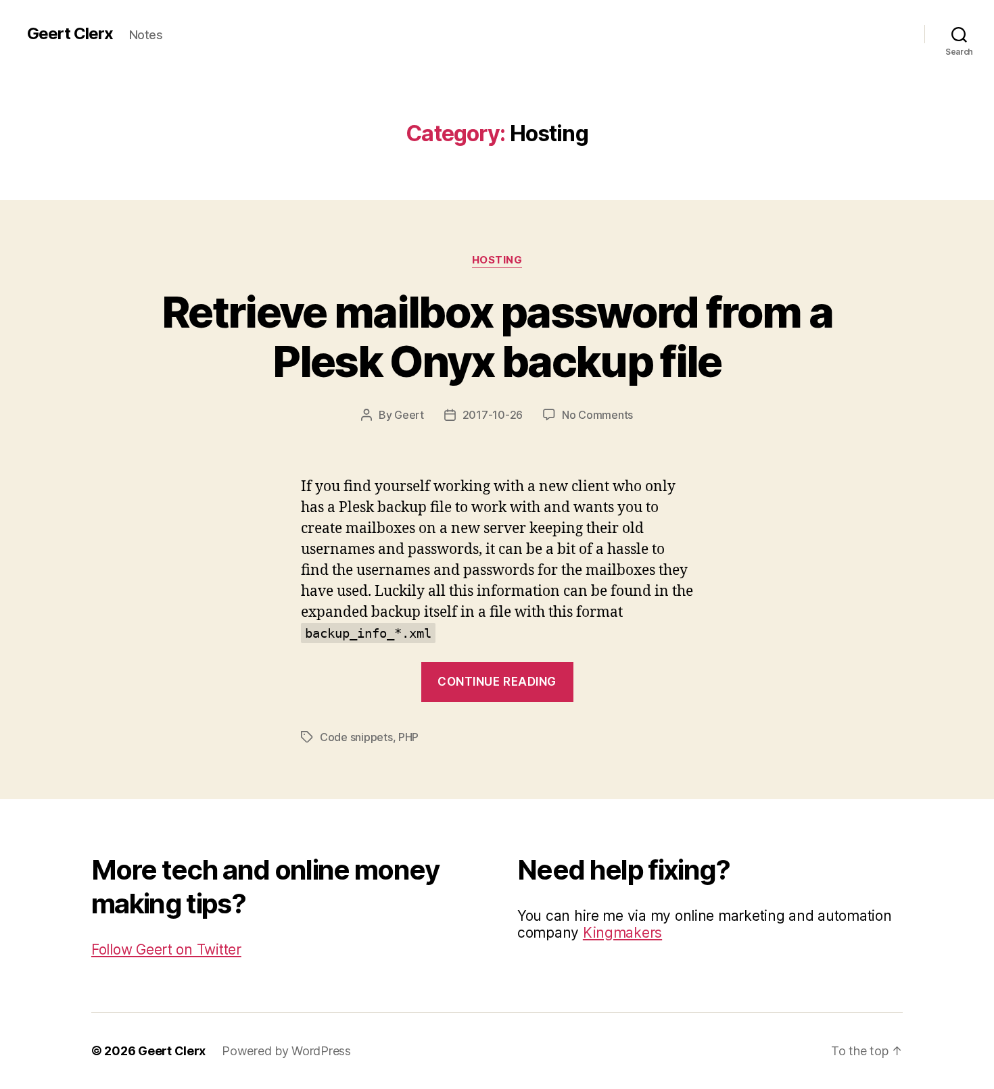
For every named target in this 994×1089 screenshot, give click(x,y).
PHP (408, 737)
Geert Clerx (70, 34)
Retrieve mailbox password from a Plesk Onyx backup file (497, 336)
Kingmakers (622, 932)
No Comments (597, 415)
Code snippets (356, 737)
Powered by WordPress (286, 1051)
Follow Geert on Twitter (166, 949)
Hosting (497, 260)
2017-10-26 (493, 415)
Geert (409, 415)
